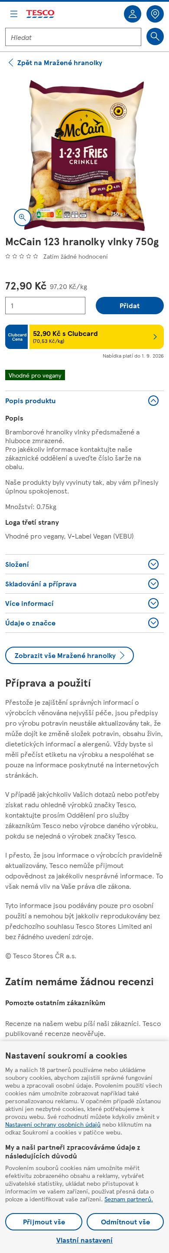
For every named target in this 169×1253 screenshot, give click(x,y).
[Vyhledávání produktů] (155, 36)
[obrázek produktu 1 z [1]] (84, 155)
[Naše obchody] (155, 14)
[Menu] (14, 14)
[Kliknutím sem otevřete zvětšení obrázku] (22, 217)
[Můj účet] (132, 14)
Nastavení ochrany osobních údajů (53, 1124)
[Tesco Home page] (40, 14)
